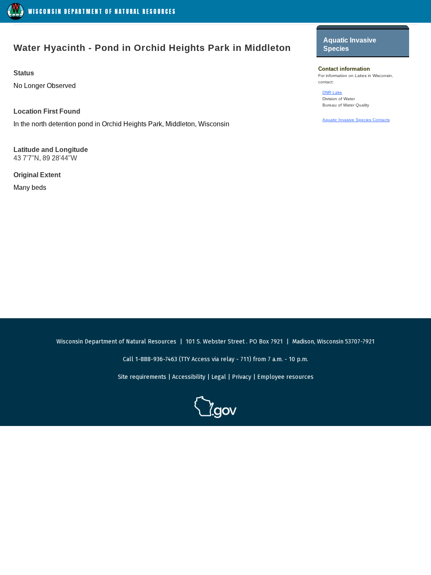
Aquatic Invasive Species (349, 44)
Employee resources (285, 377)
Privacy (241, 377)
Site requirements (142, 377)
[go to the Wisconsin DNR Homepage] (15, 18)
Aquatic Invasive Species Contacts (356, 119)
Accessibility (188, 377)
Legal (218, 377)
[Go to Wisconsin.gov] (215, 416)
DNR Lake (332, 92)
